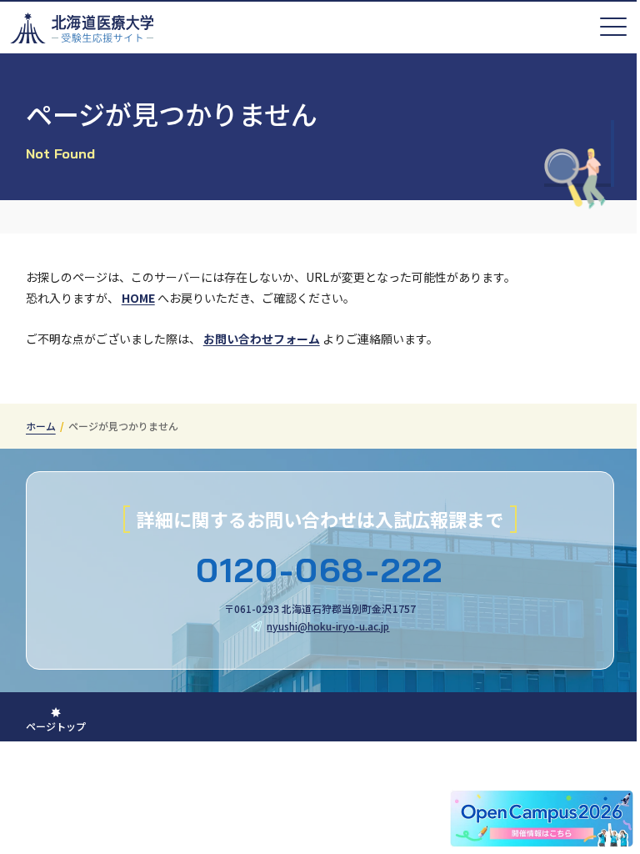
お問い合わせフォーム (261, 338)
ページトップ (56, 726)
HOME (138, 297)
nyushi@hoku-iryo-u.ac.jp (328, 626)
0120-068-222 (319, 569)
